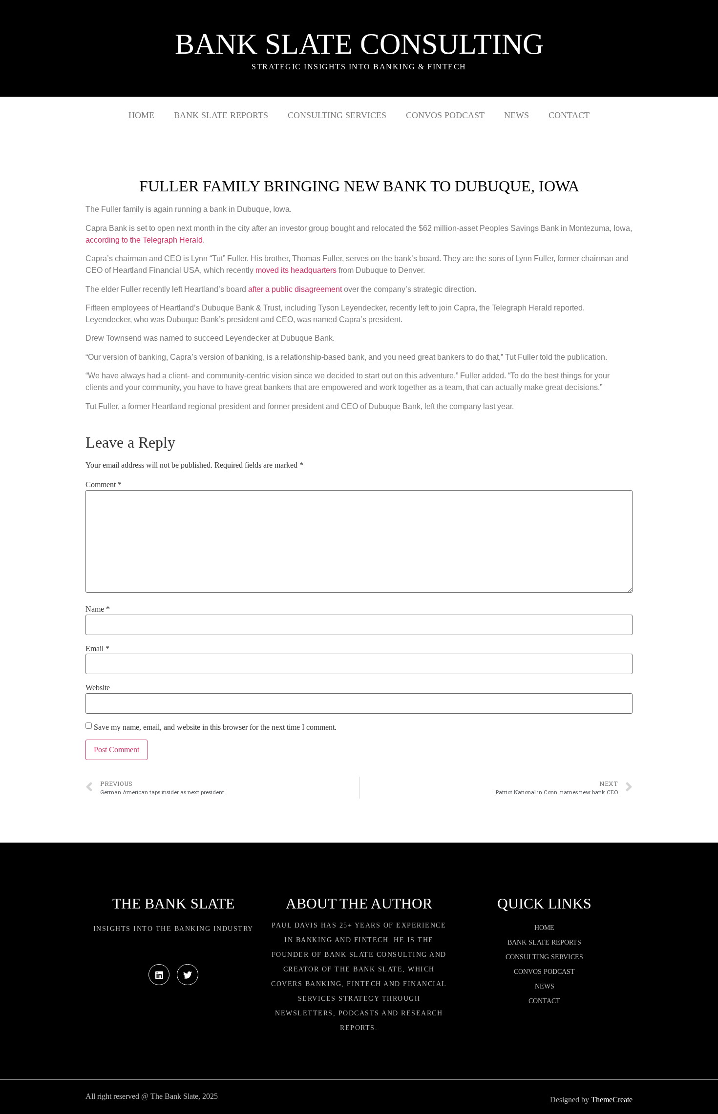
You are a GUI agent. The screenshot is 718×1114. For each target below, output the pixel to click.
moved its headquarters (296, 270)
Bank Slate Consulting (359, 44)
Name (97, 609)
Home (141, 115)
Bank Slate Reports (221, 115)
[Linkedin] (158, 974)
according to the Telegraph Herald (144, 240)
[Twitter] (187, 974)
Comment (103, 485)
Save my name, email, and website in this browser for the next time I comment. (215, 727)
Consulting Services (337, 115)
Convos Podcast (445, 115)
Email (97, 649)
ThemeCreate (612, 1099)
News (516, 115)
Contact (569, 115)
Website (97, 688)
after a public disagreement (295, 289)
